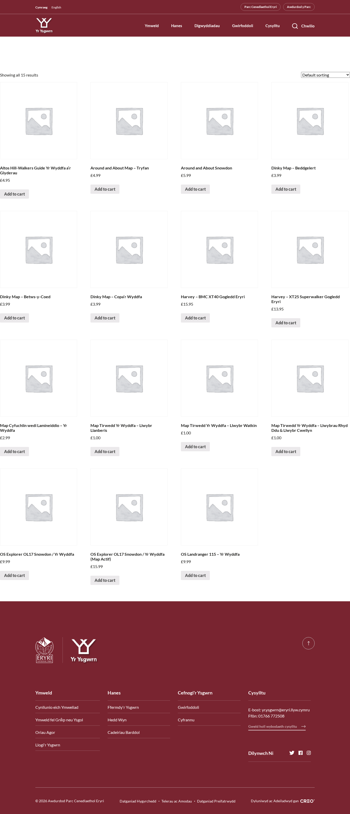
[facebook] (298, 753)
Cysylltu (272, 26)
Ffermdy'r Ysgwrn (123, 707)
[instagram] (307, 753)
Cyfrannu (186, 719)
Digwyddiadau (207, 26)
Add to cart (14, 193)
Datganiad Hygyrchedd (138, 801)
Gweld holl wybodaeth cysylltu (273, 726)
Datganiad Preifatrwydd (216, 801)
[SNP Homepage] (49, 650)
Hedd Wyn (117, 719)
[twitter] (289, 753)
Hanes (176, 26)
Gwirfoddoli (242, 26)
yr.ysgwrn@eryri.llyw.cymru (286, 709)
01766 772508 (271, 715)
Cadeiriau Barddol (124, 732)
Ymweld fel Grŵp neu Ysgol (59, 719)
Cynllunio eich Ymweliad (56, 707)
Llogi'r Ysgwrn (47, 744)
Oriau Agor (45, 732)
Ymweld (152, 26)
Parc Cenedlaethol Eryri (260, 7)
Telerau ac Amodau (176, 801)
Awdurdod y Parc (299, 7)
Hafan (41, 63)
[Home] (81, 650)
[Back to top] (308, 643)
